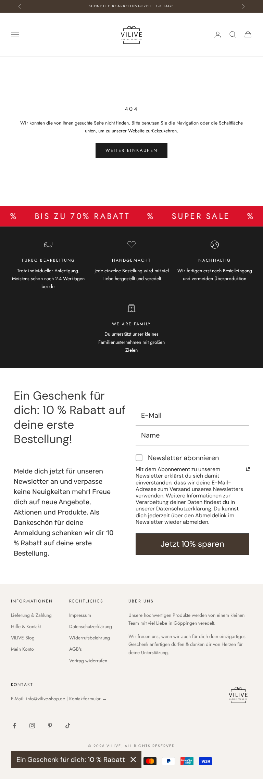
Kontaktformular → (88, 698)
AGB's (75, 649)
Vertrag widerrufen (88, 660)
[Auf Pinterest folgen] (50, 725)
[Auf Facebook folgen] (14, 725)
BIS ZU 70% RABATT (70, 216)
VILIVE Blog (23, 637)
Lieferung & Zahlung (31, 615)
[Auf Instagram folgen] (32, 725)
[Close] (133, 759)
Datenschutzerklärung (90, 626)
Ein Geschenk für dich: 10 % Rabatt (70, 759)
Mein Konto (22, 649)
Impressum (80, 615)
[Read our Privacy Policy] (248, 469)
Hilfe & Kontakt (26, 626)
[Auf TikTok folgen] (67, 725)
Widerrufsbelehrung (89, 637)
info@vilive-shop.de (45, 698)
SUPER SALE (189, 216)
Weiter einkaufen (131, 150)
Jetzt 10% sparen (192, 543)
